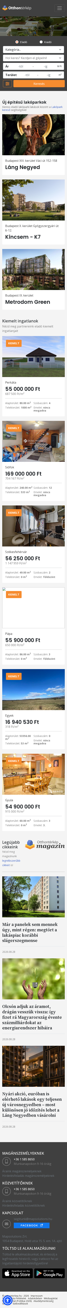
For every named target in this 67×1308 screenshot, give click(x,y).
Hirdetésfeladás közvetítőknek (23, 1205)
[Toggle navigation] (59, 8)
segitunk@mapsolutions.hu (33, 1219)
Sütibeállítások (20, 1303)
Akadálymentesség (43, 1301)
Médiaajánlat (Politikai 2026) (17, 1301)
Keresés (39, 84)
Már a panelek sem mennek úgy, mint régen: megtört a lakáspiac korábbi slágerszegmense (30, 932)
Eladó (23, 42)
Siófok (9, 467)
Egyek (9, 715)
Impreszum (37, 1295)
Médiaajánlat (51, 1298)
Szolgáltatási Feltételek (14, 1298)
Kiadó (48, 42)
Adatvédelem (35, 1298)
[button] (8, 1300)
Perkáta (10, 382)
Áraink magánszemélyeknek (22, 1171)
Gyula (9, 800)
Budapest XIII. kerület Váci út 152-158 (31, 161)
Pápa (8, 634)
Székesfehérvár (16, 552)
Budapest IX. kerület (19, 295)
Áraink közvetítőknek (17, 1201)
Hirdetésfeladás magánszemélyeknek (28, 1176)
